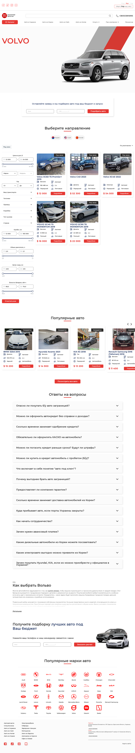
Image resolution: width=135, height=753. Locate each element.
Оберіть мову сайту (123, 6)
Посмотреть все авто (67, 381)
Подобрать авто (98, 111)
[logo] (8, 16)
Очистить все (10, 301)
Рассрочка (129, 22)
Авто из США (64, 22)
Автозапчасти (9, 723)
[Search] (111, 16)
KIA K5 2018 (80, 352)
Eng (123, 3)
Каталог (11, 22)
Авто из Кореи (47, 22)
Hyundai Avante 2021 (49, 352)
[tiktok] (7, 5)
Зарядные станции (29, 728)
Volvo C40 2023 (78, 177)
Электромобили (28, 723)
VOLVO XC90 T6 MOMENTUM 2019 (79, 225)
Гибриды (25, 726)
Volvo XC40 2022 (112, 177)
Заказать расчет (84, 644)
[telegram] (3, 5)
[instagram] (11, 5)
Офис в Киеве (27, 739)
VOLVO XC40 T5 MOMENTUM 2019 (46, 225)
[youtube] (16, 5)
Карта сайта (126, 743)
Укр (131, 3)
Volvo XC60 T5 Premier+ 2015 (49, 178)
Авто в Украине (30, 22)
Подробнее (58, 193)
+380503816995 (126, 16)
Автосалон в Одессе (29, 736)
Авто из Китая (81, 22)
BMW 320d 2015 (11, 352)
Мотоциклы (26, 731)
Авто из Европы (28, 733)
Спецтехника (9, 726)
